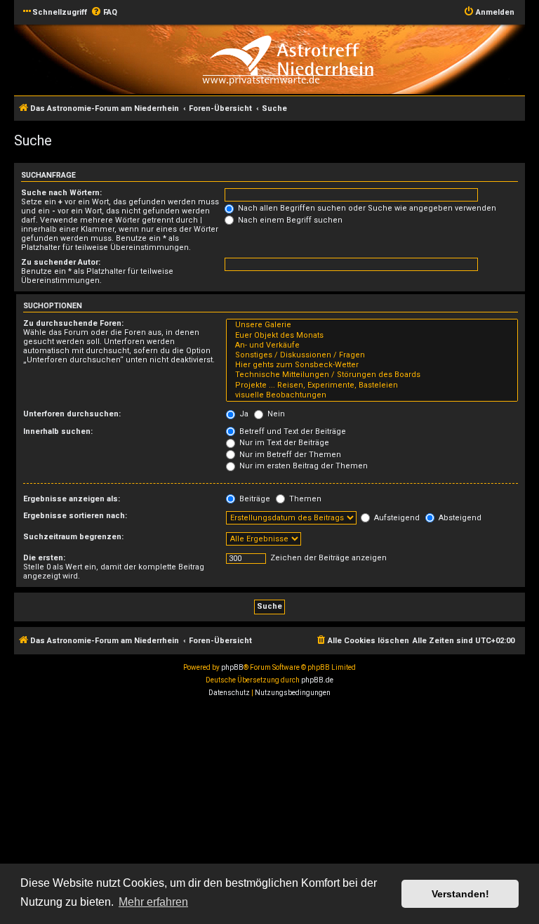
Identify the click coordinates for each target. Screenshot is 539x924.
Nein (275, 413)
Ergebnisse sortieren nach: (75, 515)
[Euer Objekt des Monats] (372, 336)
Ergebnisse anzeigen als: (71, 498)
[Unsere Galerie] (372, 325)
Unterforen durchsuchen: (72, 413)
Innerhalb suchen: (58, 431)
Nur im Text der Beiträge (283, 442)
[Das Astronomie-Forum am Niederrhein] (287, 59)
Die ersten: (44, 557)
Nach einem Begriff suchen (289, 220)
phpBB (232, 667)
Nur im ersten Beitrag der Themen (302, 465)
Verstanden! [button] (460, 893)
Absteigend (459, 517)
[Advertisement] (269, 808)
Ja (242, 413)
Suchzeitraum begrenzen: (73, 536)
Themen (304, 498)
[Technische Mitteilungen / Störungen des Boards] (372, 375)
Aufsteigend (396, 517)
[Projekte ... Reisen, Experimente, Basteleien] (372, 385)
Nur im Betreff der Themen (289, 454)
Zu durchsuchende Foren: (73, 323)
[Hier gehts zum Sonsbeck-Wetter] (372, 365)
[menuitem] (104, 12)
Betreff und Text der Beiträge (291, 431)
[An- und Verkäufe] (372, 345)
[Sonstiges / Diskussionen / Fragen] (372, 355)
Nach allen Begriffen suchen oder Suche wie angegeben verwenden (366, 208)
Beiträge (253, 498)
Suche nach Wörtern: (61, 192)
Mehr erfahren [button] (153, 902)
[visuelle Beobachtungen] (372, 395)
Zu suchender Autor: (60, 262)
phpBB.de (317, 680)
